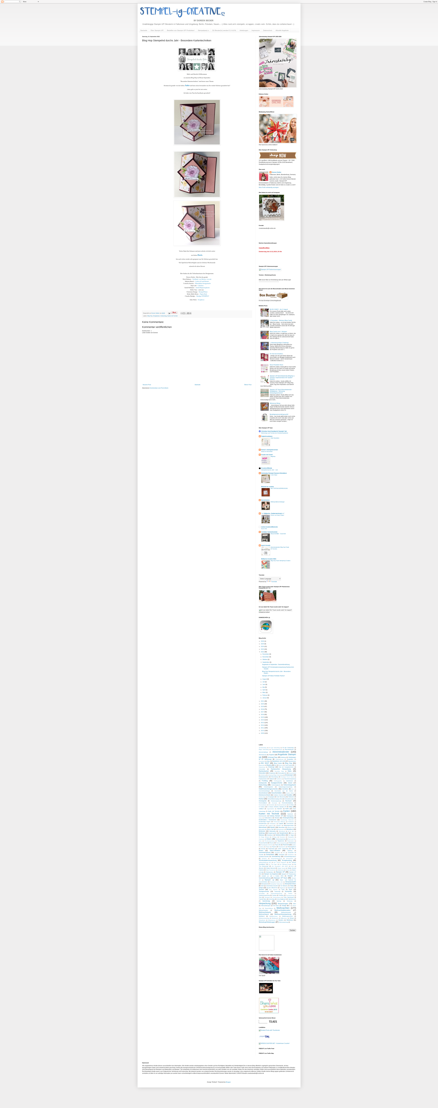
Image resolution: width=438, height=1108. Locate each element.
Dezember (265, 654)
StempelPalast (203, 292)
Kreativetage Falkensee (287, 819)
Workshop (290, 920)
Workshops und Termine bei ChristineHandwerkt (274, 433)
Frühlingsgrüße (278, 781)
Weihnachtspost (264, 914)
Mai (263, 687)
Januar (264, 698)
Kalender (279, 808)
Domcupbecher (282, 773)
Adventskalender (280, 752)
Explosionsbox (263, 778)
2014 (262, 720)
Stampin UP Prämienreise (289, 874)
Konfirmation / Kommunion (267, 820)
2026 (262, 641)
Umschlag (271, 899)
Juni (263, 684)
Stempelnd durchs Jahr (276, 882)
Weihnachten (282, 908)
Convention (262, 769)
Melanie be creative (267, 486)
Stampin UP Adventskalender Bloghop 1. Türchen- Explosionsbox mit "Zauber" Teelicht (282, 377)
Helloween (291, 796)
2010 (262, 730)
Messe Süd (270, 829)
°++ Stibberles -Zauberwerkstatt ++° (272, 513)
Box (275, 765)
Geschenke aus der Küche (283, 791)
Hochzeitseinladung (287, 803)
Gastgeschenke (276, 783)
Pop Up (272, 843)
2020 (262, 704)
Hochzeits (274, 803)
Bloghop (269, 765)
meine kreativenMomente (269, 527)
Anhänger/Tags (272, 757)
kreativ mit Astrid (266, 454)
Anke (187, 85)
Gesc (292, 789)
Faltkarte (271, 778)
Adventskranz (263, 754)
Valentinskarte (292, 899)
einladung (263, 775)
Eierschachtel (292, 773)
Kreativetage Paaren (265, 821)
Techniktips (262, 893)
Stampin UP (280, 872)
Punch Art (286, 845)
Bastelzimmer (292, 761)
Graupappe (271, 796)
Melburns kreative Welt (268, 559)
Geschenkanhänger (264, 791)
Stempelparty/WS (290, 882)
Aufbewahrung (279, 759)
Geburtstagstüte (268, 787)
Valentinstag (266, 901)
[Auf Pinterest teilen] (190, 313)
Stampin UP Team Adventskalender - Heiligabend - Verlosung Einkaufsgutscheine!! (281, 391)
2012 (262, 725)
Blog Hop (149, 316)
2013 (262, 722)
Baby (268, 761)
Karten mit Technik (172, 316)
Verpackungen (283, 903)
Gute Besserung (281, 796)
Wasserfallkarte (269, 908)
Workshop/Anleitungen (267, 922)
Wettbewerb (275, 918)
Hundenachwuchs (281, 804)
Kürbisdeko (273, 823)
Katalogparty (290, 816)
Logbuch (270, 825)
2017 (262, 712)
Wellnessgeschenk (287, 916)
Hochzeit (288, 801)
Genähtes (285, 789)
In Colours (262, 806)
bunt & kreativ (265, 545)
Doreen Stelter (276, 172)
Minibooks (262, 831)
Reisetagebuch (292, 846)
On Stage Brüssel (264, 837)
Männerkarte (263, 827)
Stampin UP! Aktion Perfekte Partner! (273, 676)
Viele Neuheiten (275, 438)
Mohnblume (282, 831)
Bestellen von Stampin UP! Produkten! (180, 30)
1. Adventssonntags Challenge (279, 342)
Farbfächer (279, 778)
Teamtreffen (288, 891)
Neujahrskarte (283, 833)
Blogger (228, 1082)
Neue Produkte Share (276, 365)
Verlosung (289, 901)
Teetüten (281, 895)
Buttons (281, 765)
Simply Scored (281, 868)
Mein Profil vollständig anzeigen (269, 187)
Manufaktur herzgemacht (203, 283)
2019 (262, 706)
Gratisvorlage (262, 796)
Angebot (271, 754)
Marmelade (282, 827)
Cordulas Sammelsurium (269, 532)
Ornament (282, 837)
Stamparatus (269, 872)
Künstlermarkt (263, 823)
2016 (262, 714)
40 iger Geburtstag (274, 747)
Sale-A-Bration (275, 850)
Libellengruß (262, 825)
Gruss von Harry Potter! (277, 515)
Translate (274, 581)
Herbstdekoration (289, 799)
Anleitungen (244, 30)
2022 (262, 652)
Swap (292, 886)
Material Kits (290, 827)
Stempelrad (265, 883)
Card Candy (288, 765)
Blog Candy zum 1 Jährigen (278, 331)
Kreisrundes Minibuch (279, 821)
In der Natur (274, 475)
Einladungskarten (263, 777)
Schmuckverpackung (276, 858)
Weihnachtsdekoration (282, 910)
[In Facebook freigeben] (188, 313)
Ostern (269, 839)
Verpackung (265, 903)
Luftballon (278, 825)
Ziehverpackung (283, 922)
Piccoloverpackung (270, 841)
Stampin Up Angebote (271, 874)
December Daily (279, 771)
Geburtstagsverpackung (285, 787)
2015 (262, 717)
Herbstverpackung (276, 801)
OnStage (274, 837)
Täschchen (291, 887)
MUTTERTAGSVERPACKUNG (279, 488)
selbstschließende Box (265, 862)
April (264, 690)
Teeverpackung (290, 895)
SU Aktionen (283, 885)
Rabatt (268, 846)
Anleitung (283, 757)
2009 (262, 733)
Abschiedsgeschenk (277, 749)
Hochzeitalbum (263, 803)
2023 (262, 649)
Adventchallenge (263, 752)
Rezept (263, 848)
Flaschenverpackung (290, 778)
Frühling (265, 781)
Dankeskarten (264, 771)
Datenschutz (267, 30)
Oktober (265, 659)
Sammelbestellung (264, 852)
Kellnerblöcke (268, 817)
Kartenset (290, 814)
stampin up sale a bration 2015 (272, 876)
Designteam (156, 316)
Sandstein (277, 852)
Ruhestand (271, 848)
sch (284, 852)
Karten (286, 811)
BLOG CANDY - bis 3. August (279, 309)
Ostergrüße (291, 837)
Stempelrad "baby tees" (276, 883)
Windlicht (280, 920)
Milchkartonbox (280, 829)
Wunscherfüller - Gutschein (278, 533)
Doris (200, 255)
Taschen (261, 889)
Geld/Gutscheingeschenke (268, 789)
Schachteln (270, 854)
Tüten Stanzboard (288, 897)
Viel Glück (276, 905)
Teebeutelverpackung (276, 893)
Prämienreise (292, 843)
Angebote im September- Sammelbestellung (276, 664)
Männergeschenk (289, 825)
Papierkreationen (266, 436)
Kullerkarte (291, 821)
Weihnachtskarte (265, 912)
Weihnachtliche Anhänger (278, 502)
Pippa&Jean (281, 841)
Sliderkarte (280, 870)
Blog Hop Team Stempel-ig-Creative (280, 560)
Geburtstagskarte (289, 785)
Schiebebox (291, 854)
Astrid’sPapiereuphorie (203, 287)
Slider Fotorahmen (271, 870)
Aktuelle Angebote (282, 30)
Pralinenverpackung (281, 843)
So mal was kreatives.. (277, 354)
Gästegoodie (263, 783)
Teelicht (290, 893)
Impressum (256, 30)
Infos (290, 807)
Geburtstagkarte (275, 785)
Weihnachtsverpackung (282, 914)
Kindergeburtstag (288, 818)
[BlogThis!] (184, 313)
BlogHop (273, 456)
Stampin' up (269, 880)
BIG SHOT (265, 763)
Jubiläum (261, 808)
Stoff (262, 885)
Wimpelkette (262, 920)
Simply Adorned (270, 868)
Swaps (261, 887)
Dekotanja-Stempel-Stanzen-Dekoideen (274, 473)
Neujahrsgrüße (272, 833)
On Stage (291, 835)
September (266, 662)
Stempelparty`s (203, 30)
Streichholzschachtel (272, 885)
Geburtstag (163, 316)
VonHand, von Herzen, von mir (201, 279)
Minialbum (289, 829)
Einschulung (274, 777)
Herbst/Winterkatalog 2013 (274, 799)
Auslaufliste (290, 759)
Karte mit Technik (273, 811)
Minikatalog (272, 831)
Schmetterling (276, 856)
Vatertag (279, 901)
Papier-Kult (203, 294)
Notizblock (270, 835)
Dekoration (262, 773)
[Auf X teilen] (186, 313)
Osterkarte (261, 839)
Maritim (272, 827)
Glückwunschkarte (264, 795)
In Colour (291, 804)
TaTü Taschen (273, 889)
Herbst (261, 799)
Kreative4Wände (266, 468)
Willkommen (284, 918)
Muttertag (262, 833)
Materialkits (262, 829)
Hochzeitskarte (263, 804)
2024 (262, 646)
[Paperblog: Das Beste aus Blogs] (264, 1038)
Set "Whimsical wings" (286, 864)
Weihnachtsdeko (263, 910)
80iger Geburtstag (264, 749)
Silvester (261, 868)
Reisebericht (282, 846)
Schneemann (289, 858)
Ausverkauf (262, 761)
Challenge (271, 767)
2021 (262, 701)
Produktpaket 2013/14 (267, 844)
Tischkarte (267, 897)
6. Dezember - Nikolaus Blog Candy (281, 320)
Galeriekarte (289, 781)
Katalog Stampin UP (276, 816)
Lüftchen (200, 285)
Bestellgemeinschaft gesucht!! (279, 414)
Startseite (143, 30)
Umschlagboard (281, 899)
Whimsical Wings (275, 403)
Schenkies (282, 854)
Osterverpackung (280, 839)
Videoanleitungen (265, 905)
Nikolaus (261, 835)
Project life (277, 844)
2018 (262, 709)
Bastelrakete (265, 500)
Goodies (289, 795)
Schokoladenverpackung (268, 860)
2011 (262, 728)
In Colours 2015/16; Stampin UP (276, 806)
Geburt (290, 783)
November (265, 657)
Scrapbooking (287, 860)
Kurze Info (264, 528)
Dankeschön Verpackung (281, 769)
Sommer (287, 870)
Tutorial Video (262, 899)
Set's (292, 866)
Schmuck (264, 858)
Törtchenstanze (277, 897)
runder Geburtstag (283, 848)
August (264, 679)
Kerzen (277, 818)
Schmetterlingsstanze (290, 856)
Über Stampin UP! (157, 30)
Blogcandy (261, 765)
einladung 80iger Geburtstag (275, 775)
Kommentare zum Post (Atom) (159, 388)
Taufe (282, 889)
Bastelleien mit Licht (278, 761)
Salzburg (289, 850)
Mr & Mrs (291, 831)
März (264, 692)
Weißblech (262, 916)
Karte (287, 808)
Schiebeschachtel (264, 856)
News (292, 833)
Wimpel (292, 918)
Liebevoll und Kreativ (202, 281)
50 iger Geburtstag (288, 747)
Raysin (274, 846)
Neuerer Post (147, 385)
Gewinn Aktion (290, 793)
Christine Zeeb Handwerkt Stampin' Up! (274, 431)
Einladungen (289, 775)
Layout (281, 823)
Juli (263, 682)
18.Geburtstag (262, 747)
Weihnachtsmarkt (286, 912)
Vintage (284, 905)
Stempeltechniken (290, 884)
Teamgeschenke (264, 891)
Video (294, 903)
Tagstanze (282, 887)
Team (290, 889)
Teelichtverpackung (264, 895)
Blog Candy (278, 763)
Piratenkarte (290, 841)
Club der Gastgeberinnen (286, 767)
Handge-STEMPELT (202, 296)
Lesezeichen (289, 823)
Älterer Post (247, 385)
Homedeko (272, 804)
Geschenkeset (263, 793)
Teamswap (277, 891)
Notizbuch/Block (281, 835)
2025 (262, 644)
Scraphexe (201, 300)
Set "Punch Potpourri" (280, 862)
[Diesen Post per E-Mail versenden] (182, 313)
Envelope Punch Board (287, 777)
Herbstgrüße (263, 801)
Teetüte (274, 895)
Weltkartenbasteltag (264, 918)
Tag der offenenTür (271, 887)
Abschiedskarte (289, 749)
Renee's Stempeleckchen (269, 450)
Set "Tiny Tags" (272, 864)
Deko (290, 771)
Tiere (260, 897)
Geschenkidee (276, 793)
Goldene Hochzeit (279, 795)
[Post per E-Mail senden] (169, 313)
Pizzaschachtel (263, 843)
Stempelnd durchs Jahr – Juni (269, 470)
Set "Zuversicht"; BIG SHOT (280, 866)
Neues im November (267, 451)
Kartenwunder (263, 816)
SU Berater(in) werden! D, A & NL (224, 30)
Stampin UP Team (280, 878)
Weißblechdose (273, 916)
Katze (260, 817)
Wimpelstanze (271, 920)
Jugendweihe (270, 808)
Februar (265, 695)
